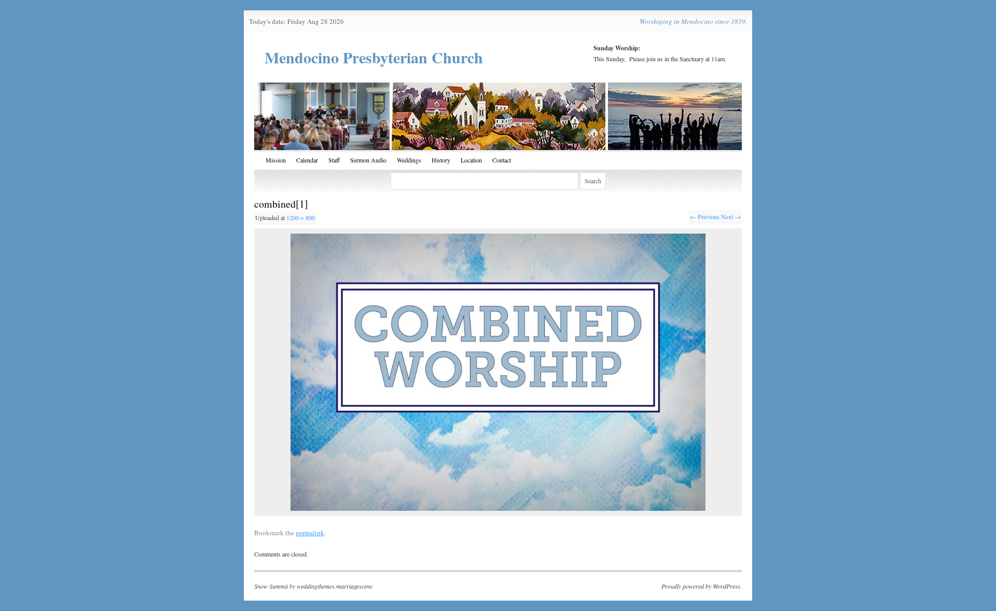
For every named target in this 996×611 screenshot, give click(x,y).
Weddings (409, 160)
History (441, 160)
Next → (731, 216)
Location (471, 160)
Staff (334, 160)
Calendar (307, 160)
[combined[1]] (498, 372)
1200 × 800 (300, 217)
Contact (501, 160)
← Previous (705, 216)
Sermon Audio (368, 160)
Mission (276, 160)
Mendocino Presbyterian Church (374, 57)
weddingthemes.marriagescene (334, 586)
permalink (310, 532)
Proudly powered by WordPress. (701, 586)
